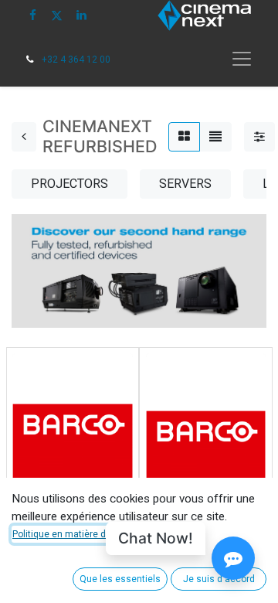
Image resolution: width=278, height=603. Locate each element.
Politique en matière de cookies (79, 534)
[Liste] (215, 137)
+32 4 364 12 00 (76, 59)
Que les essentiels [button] (120, 579)
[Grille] (184, 137)
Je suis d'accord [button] (219, 579)
